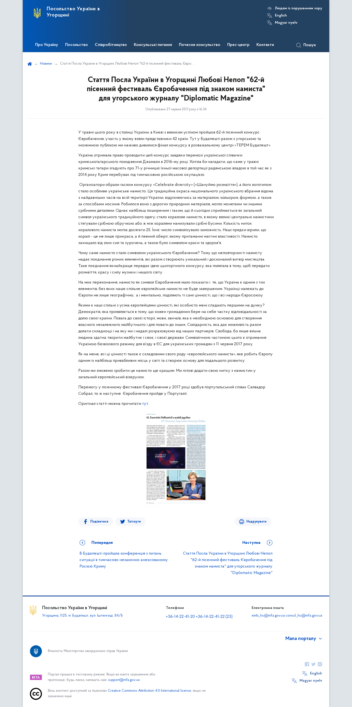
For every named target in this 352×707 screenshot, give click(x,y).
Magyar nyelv (286, 23)
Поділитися (99, 521)
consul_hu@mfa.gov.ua (304, 616)
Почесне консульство (199, 45)
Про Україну (46, 45)
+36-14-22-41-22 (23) (214, 617)
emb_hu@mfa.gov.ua (268, 616)
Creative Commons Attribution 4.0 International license (149, 691)
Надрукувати (256, 521)
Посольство (76, 45)
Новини (46, 64)
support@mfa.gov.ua (124, 680)
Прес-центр (238, 45)
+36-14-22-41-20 (181, 617)
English (281, 15)
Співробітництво (111, 45)
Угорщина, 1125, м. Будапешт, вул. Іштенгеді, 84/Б (82, 616)
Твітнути (134, 521)
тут (145, 404)
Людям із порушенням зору (298, 8)
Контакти (265, 45)
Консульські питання (153, 45)
